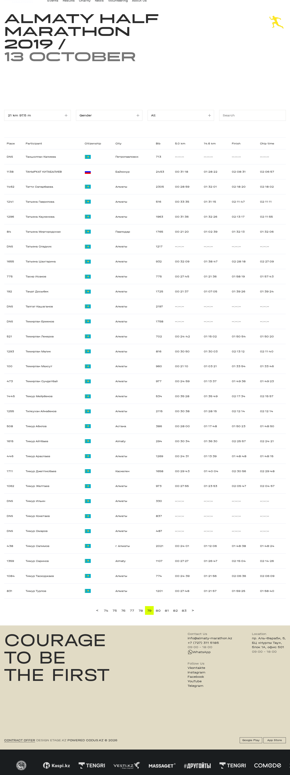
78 (140, 610)
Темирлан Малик (38, 351)
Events (52, 3)
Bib (158, 143)
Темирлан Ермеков (40, 321)
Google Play (251, 740)
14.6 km (210, 143)
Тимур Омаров (37, 531)
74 (106, 610)
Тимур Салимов (37, 546)
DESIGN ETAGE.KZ (51, 740)
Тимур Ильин (35, 501)
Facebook (196, 677)
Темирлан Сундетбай (42, 381)
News (99, 3)
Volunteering (118, 3)
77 (132, 610)
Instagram (196, 672)
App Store (274, 740)
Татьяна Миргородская (43, 231)
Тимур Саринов (37, 561)
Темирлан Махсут (39, 366)
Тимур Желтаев (37, 486)
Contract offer (19, 740)
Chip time (267, 143)
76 (123, 610)
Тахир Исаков (36, 276)
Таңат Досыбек (37, 291)
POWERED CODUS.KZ (85, 740)
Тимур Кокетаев (38, 516)
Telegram (195, 686)
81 (167, 610)
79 (149, 610)
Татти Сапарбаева (39, 186)
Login (281, 3)
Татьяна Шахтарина (41, 261)
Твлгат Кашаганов (39, 306)
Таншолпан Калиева (41, 156)
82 (175, 610)
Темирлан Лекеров (40, 336)
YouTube (195, 681)
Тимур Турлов (36, 591)
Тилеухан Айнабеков (41, 411)
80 (158, 610)
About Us (139, 3)
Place (11, 143)
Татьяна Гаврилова (40, 201)
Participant (34, 143)
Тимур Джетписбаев (41, 471)
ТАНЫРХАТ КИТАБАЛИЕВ (44, 171)
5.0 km (180, 143)
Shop (248, 3)
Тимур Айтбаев (37, 441)
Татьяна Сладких (39, 246)
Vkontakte (196, 668)
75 (114, 610)
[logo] (18, 4)
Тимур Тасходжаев (40, 576)
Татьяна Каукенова (40, 216)
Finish (236, 143)
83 (184, 610)
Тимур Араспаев (38, 456)
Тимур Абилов (36, 426)
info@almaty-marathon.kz (210, 638)
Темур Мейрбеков (39, 396)
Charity (85, 3)
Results (69, 3)
